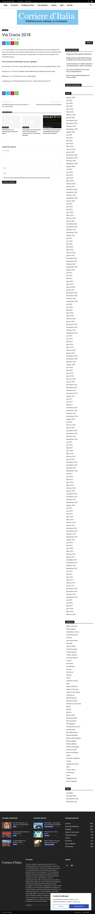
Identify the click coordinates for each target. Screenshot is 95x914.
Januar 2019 (70, 353)
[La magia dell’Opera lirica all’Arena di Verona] (6, 843)
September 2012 (72, 537)
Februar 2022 (71, 253)
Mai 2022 (69, 244)
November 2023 (71, 192)
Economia (69, 663)
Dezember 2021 (71, 258)
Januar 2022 (70, 255)
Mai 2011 (69, 574)
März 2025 (70, 146)
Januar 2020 (70, 321)
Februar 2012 (71, 554)
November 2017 (71, 388)
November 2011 (71, 563)
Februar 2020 (71, 319)
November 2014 (71, 465)
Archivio (69, 638)
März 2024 (70, 181)
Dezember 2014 (71, 462)
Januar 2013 (70, 525)
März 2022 (70, 250)
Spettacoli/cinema (72, 764)
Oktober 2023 (71, 195)
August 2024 (70, 166)
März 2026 (70, 112)
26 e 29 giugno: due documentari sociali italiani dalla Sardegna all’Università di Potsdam (52, 131)
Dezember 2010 (71, 589)
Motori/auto (70, 715)
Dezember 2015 (71, 431)
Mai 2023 (69, 209)
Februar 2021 (71, 287)
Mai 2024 (69, 175)
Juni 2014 (69, 477)
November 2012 (71, 531)
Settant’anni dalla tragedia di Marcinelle (79, 54)
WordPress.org (71, 802)
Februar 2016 (71, 425)
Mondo (68, 709)
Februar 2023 (71, 218)
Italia (68, 684)
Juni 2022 (69, 241)
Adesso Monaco (71, 626)
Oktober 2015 (71, 436)
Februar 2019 (71, 350)
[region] (70, 901)
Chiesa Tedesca (71, 655)
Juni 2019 (69, 339)
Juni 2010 (69, 603)
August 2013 (70, 505)
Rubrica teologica (72, 752)
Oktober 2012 (71, 534)
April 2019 (69, 344)
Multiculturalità (71, 718)
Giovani (68, 675)
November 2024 (71, 158)
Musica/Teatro (71, 721)
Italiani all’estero (27, 5)
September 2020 (72, 301)
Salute (68, 755)
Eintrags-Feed (71, 796)
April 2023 (69, 212)
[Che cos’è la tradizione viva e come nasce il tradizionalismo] (6, 825)
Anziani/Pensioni (72, 635)
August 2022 (70, 235)
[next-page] (6, 139)
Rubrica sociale (71, 750)
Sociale (53, 5)
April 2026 (69, 109)
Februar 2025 (71, 149)
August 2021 (70, 270)
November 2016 (71, 410)
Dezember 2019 (71, 324)
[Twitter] (8, 43)
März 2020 (70, 316)
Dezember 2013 (71, 494)
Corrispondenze (71, 658)
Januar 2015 (70, 459)
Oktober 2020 (71, 299)
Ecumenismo (70, 666)
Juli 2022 (69, 238)
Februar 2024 (71, 184)
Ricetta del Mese (72, 735)
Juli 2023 (69, 204)
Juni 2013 (69, 511)
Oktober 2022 (71, 230)
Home (5, 5)
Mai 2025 (69, 141)
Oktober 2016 (71, 413)
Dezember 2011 (71, 560)
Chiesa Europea (71, 649)
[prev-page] (3, 139)
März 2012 (70, 551)
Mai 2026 (69, 106)
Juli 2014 (69, 474)
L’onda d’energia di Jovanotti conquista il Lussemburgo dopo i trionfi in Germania (79, 65)
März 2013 (70, 520)
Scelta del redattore (73, 758)
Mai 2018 (69, 370)
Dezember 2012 (71, 528)
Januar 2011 (70, 586)
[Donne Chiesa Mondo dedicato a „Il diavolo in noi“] (6, 834)
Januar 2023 (70, 221)
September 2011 (72, 568)
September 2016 (72, 416)
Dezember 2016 (71, 408)
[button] (91, 5)
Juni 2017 (69, 402)
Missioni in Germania (73, 704)
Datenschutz (76, 901)
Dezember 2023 (71, 189)
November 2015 (71, 433)
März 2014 (70, 485)
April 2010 (69, 609)
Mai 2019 (69, 342)
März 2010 (70, 611)
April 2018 (69, 373)
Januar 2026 (70, 118)
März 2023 (70, 215)
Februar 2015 (71, 456)
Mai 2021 (69, 278)
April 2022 (69, 247)
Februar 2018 (71, 379)
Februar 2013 (71, 522)
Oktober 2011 (71, 566)
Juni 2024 (69, 172)
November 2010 (71, 591)
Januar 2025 (70, 152)
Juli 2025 (69, 135)
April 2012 (69, 548)
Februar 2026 (71, 115)
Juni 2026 (69, 103)
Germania (69, 672)
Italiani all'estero (47, 127)
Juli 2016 (69, 422)
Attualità (14, 5)
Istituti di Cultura (72, 681)
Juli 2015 (69, 442)
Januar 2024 (70, 187)
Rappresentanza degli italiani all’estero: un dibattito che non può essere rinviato (79, 59)
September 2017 (72, 393)
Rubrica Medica (71, 744)
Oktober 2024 (71, 161)
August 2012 (70, 540)
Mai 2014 (69, 479)
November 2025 (71, 123)
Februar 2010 (71, 614)
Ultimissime (10, 27)
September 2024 (72, 164)
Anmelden (69, 793)
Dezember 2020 (71, 293)
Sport (68, 767)
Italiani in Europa (72, 689)
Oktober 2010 (71, 594)
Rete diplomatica (72, 732)
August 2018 (70, 365)
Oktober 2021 (71, 264)
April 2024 (69, 178)
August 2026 (70, 98)
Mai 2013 (69, 514)
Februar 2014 (71, 488)
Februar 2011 (71, 583)
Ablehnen (61, 906)
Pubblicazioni (71, 729)
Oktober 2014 (71, 468)
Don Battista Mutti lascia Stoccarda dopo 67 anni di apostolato (15, 105)
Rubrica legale (71, 741)
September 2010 (72, 597)
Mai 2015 (69, 448)
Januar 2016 (70, 428)
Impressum (20, 1)
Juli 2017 (69, 399)
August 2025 (70, 132)
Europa (68, 669)
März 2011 (70, 580)
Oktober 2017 (71, 390)
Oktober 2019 (71, 330)
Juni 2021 (69, 276)
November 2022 (71, 227)
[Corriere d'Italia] (47, 17)
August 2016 (70, 419)
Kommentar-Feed (72, 799)
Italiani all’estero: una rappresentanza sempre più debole (10, 131)
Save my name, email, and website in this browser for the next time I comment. (27, 177)
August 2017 (70, 396)
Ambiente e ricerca (72, 632)
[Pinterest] (12, 43)
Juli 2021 (69, 273)
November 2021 (71, 261)
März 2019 (70, 347)
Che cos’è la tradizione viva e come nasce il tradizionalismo (77, 70)
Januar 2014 (70, 491)
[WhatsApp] (17, 43)
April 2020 (69, 313)
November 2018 (71, 359)
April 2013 (69, 517)
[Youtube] (91, 1)
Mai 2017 (69, 405)
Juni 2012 (69, 543)
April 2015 (69, 451)
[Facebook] (88, 1)
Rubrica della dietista (73, 738)
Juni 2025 (69, 138)
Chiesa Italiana (71, 652)
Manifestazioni (71, 698)
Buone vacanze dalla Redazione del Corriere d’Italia (77, 76)
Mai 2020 (69, 310)
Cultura (69, 5)
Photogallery (70, 724)
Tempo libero (71, 770)
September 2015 (72, 439)
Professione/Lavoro (73, 727)
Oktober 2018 (71, 362)
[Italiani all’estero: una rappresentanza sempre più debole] (11, 122)
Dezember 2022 (71, 224)
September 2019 (72, 333)
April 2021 (69, 281)
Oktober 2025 (71, 126)
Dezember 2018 (71, 356)
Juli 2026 (69, 100)
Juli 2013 (69, 508)
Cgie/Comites (71, 646)
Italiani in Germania (73, 692)
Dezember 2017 (71, 385)
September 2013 (72, 502)
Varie (61, 5)
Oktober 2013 (71, 499)
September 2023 (72, 198)
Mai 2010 (69, 606)
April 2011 (69, 577)
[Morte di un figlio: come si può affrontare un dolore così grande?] (38, 843)
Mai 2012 (69, 545)
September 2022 (72, 232)
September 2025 (72, 129)
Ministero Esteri (71, 701)
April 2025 (69, 143)
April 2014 (69, 482)
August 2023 (70, 201)
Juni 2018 (69, 367)
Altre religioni (71, 629)
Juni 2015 (69, 445)
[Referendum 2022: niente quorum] (38, 834)
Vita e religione (42, 5)
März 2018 (70, 376)
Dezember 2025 (71, 120)
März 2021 (70, 284)
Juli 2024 (69, 169)
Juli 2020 (69, 304)
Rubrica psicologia (72, 747)
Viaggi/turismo (71, 778)
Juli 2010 (69, 600)
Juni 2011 (69, 571)
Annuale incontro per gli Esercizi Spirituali (48, 104)
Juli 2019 (69, 336)
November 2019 (71, 327)
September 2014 (72, 471)
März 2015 (70, 454)
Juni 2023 (69, 207)
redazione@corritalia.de (40, 905)
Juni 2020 (69, 307)
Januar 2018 (70, 382)
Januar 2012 (70, 557)
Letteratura (70, 695)
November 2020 (71, 296)
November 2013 (71, 497)
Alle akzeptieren (79, 906)
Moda (68, 707)
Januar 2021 (70, 290)
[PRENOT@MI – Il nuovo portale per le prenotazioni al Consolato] (38, 825)
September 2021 (72, 267)
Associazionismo (72, 640)
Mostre (68, 712)
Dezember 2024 (71, 155)
